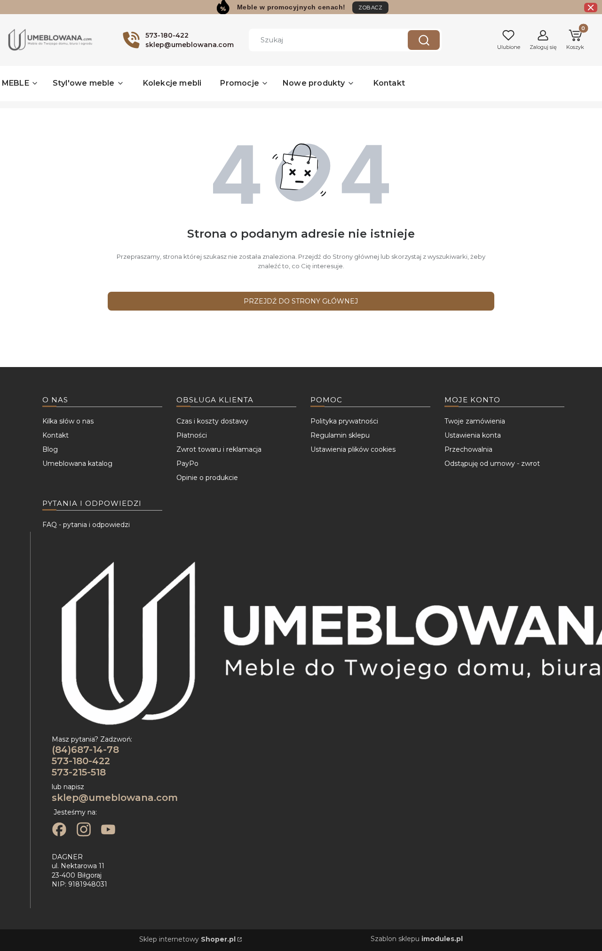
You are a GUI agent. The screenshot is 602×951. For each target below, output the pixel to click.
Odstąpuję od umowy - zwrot (492, 463)
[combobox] (321, 40)
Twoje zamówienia (474, 421)
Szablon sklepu (417, 939)
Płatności (191, 435)
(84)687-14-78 (85, 749)
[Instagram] (83, 830)
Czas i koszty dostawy (212, 421)
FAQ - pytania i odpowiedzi (86, 524)
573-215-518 (79, 772)
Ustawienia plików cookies (353, 449)
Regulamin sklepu (340, 435)
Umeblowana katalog (77, 463)
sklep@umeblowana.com (115, 797)
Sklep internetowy (187, 939)
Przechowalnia (468, 449)
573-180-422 (81, 761)
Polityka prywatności (344, 421)
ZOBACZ (370, 7)
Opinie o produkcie (207, 477)
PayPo (187, 463)
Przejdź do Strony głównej (301, 301)
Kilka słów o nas (68, 421)
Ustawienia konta (472, 435)
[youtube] (108, 830)
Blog (50, 449)
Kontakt (55, 435)
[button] (424, 40)
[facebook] (59, 830)
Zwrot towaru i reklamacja (218, 449)
